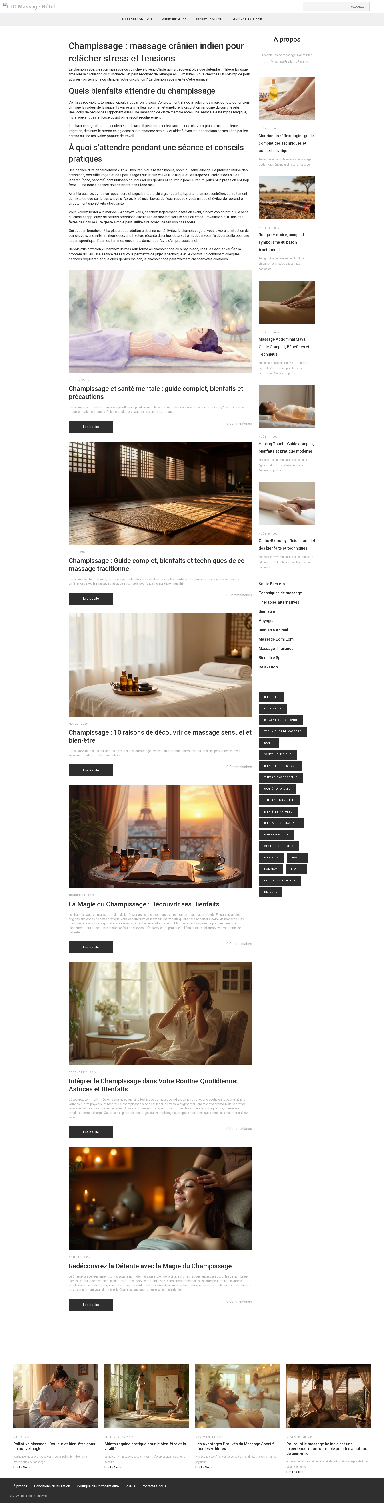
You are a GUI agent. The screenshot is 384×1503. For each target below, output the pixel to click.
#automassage (300, 164)
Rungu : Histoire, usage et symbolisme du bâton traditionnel (281, 242)
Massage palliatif (247, 19)
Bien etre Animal (273, 630)
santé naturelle (277, 788)
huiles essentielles (279, 880)
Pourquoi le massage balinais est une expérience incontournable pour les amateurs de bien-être (327, 1449)
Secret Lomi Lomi (210, 19)
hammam (271, 869)
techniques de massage (282, 731)
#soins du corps (296, 1466)
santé (268, 743)
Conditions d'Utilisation (52, 1486)
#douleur (45, 1456)
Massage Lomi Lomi (137, 19)
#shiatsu (109, 1456)
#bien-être (81, 1456)
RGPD (130, 1486)
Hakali (297, 857)
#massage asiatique (355, 1461)
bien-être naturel (278, 811)
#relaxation (333, 1461)
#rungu (263, 258)
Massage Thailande (276, 648)
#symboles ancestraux (286, 263)
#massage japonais (129, 1456)
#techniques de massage (29, 1462)
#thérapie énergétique (293, 459)
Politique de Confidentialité (98, 1486)
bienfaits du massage (281, 823)
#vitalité (109, 1462)
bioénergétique (276, 834)
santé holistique (277, 754)
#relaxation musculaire (287, 562)
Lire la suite (91, 427)
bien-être (271, 697)
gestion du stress (279, 846)
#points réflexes (286, 159)
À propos (20, 1486)
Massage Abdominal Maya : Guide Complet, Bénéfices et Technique (284, 346)
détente (270, 891)
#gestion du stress (270, 465)
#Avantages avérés (231, 1456)
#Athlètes (251, 1456)
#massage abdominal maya (276, 362)
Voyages (266, 620)
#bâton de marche (280, 258)
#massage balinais (298, 1461)
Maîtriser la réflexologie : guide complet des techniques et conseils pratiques (286, 143)
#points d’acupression (157, 1456)
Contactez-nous (154, 1486)
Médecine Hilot (174, 19)
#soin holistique (294, 465)
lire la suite (21, 1467)
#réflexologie (266, 159)
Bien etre (267, 611)
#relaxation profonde (286, 373)
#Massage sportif (206, 1456)
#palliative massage (25, 1456)
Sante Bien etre (272, 583)
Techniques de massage (280, 593)
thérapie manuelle (279, 800)
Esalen (296, 869)
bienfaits (271, 857)
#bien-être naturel (278, 164)
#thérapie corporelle (282, 368)
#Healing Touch (268, 459)
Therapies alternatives (279, 602)
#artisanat (265, 269)
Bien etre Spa (271, 657)
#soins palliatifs (63, 1456)
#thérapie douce (290, 556)
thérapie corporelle (280, 777)
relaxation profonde (281, 720)
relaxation (273, 708)
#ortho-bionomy (268, 556)
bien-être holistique (280, 766)
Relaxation (268, 667)
